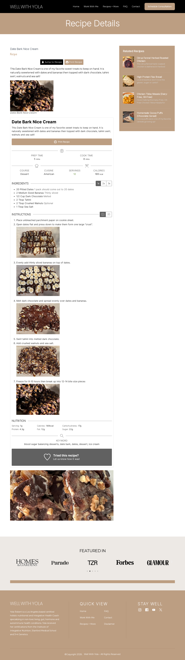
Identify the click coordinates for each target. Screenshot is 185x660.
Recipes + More (111, 6)
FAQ (125, 6)
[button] (13, 561)
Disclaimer (109, 624)
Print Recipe (75, 62)
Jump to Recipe (53, 62)
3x (109, 183)
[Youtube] (153, 609)
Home (76, 6)
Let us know (59, 459)
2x (103, 183)
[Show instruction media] (103, 214)
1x (98, 183)
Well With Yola (91, 654)
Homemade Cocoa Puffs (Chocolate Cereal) (150, 114)
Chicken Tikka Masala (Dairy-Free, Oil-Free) (152, 95)
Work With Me (91, 6)
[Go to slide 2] (89, 571)
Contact (136, 6)
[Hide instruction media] (109, 214)
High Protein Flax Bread (149, 76)
